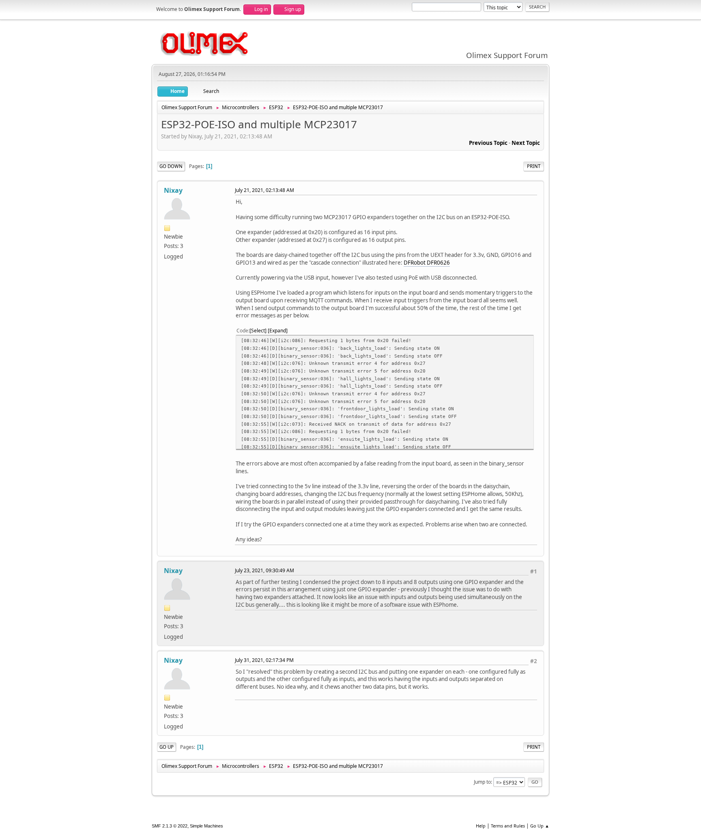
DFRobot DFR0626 (427, 262)
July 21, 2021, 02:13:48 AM (264, 190)
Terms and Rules (508, 826)
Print (533, 166)
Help (481, 826)
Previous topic (488, 143)
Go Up (166, 747)
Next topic (526, 143)
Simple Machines (206, 825)
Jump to (482, 781)
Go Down (171, 166)
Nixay (173, 190)
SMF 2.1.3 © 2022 (169, 825)
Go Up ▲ (539, 826)
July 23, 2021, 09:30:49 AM (264, 570)
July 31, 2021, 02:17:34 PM (264, 660)
